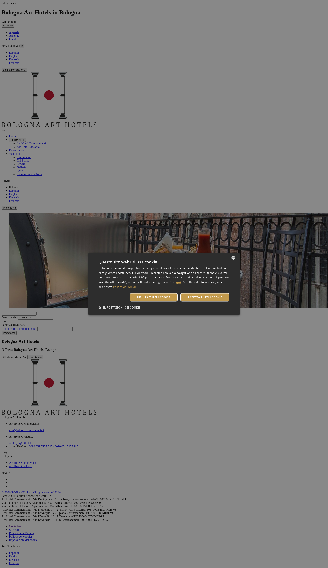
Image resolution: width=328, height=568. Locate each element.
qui (178, 282)
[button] (119, 307)
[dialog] (164, 284)
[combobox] (233, 258)
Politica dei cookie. (125, 287)
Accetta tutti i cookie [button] (205, 297)
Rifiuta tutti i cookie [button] (153, 297)
